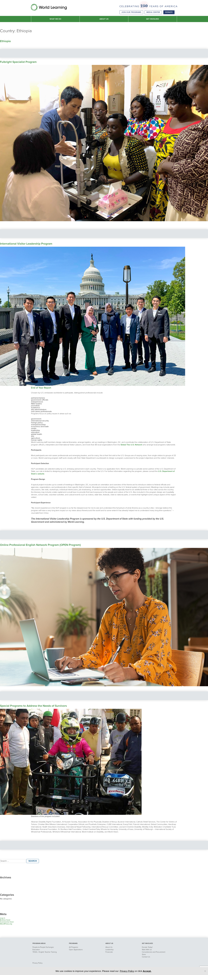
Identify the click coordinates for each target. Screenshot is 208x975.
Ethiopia (5, 41)
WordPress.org (6, 924)
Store (144, 954)
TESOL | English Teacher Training (44, 952)
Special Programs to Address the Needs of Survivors (33, 706)
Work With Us (147, 950)
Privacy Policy (37, 963)
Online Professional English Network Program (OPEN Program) (40, 545)
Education (36, 950)
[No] (205, 971)
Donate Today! (147, 947)
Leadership (109, 950)
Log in (2, 918)
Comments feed (6, 922)
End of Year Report (41, 387)
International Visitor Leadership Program (26, 243)
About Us (108, 947)
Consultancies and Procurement (153, 952)
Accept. (147, 971)
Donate (169, 12)
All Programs (73, 947)
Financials (109, 952)
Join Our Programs (131, 12)
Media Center (153, 12)
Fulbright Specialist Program (18, 62)
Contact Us (146, 957)
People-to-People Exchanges (43, 947)
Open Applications (76, 950)
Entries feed (5, 920)
